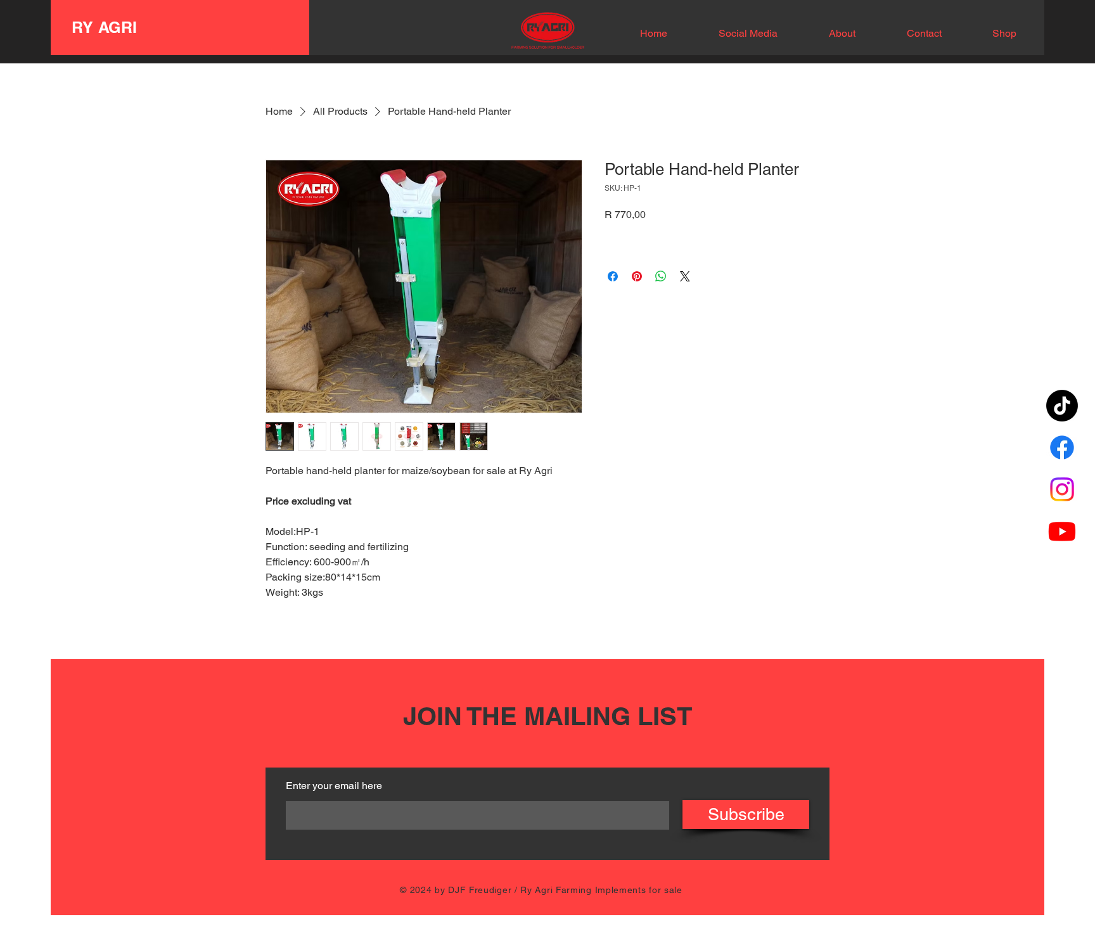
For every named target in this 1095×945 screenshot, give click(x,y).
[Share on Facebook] (612, 276)
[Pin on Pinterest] (636, 276)
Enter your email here (334, 786)
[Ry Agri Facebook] (1062, 447)
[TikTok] (1062, 405)
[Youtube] (1062, 531)
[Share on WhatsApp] (661, 276)
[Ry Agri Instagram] (1062, 489)
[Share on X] (685, 276)
